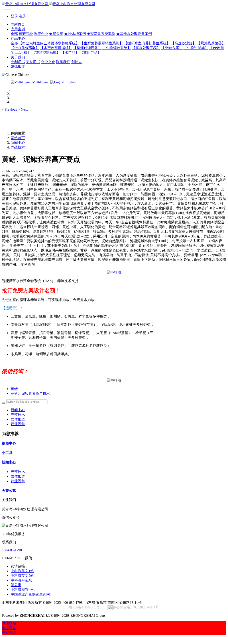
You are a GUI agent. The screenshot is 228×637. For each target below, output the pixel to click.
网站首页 (18, 24)
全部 (14, 34)
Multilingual (40, 82)
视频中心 (9, 443)
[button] (10, 109)
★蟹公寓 (9, 490)
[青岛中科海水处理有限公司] (114, 4)
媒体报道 (18, 419)
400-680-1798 (12, 550)
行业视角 (18, 424)
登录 (14, 16)
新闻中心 (18, 142)
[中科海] (114, 272)
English (70, 82)
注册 (22, 16)
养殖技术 (18, 147)
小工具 (7, 453)
